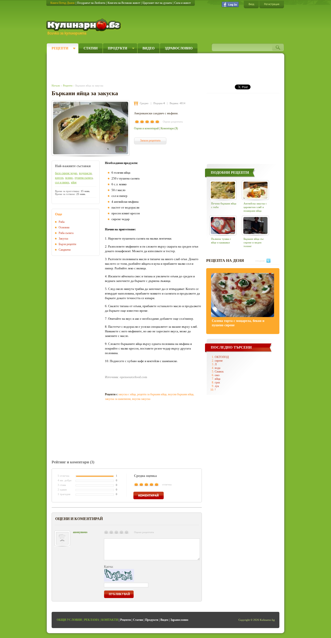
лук (217, 386)
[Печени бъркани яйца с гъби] (222, 190)
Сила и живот (182, 3)
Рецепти (60, 48)
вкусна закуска (141, 399)
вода (217, 368)
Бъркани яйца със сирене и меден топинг (254, 242)
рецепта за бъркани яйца (151, 394)
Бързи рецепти (67, 244)
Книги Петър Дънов (62, 3)
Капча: (109, 566)
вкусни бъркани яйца (180, 394)
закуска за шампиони (118, 399)
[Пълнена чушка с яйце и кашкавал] (222, 225)
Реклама (91, 620)
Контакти (109, 620)
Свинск (219, 371)
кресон (59, 177)
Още (58, 214)
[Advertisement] (140, 67)
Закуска (63, 238)
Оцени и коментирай (146, 128)
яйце (74, 182)
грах (217, 382)
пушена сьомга (84, 177)
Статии (91, 48)
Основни (64, 227)
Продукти (117, 48)
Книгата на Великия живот (124, 3)
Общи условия (69, 620)
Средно (144, 103)
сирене (219, 360)
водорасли (85, 173)
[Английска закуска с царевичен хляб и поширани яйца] (255, 190)
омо (217, 375)
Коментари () (169, 128)
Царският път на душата (157, 3)
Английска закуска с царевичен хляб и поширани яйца (255, 207)
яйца (217, 379)
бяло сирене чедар (66, 173)
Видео (148, 48)
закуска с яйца (127, 394)
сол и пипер (62, 182)
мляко (69, 177)
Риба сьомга (66, 233)
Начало (56, 85)
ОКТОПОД (222, 357)
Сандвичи (65, 249)
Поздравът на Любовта (91, 3)
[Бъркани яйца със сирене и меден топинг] (255, 225)
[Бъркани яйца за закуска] (90, 128)
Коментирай (148, 495)
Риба (61, 222)
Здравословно (179, 48)
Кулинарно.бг (84, 27)
